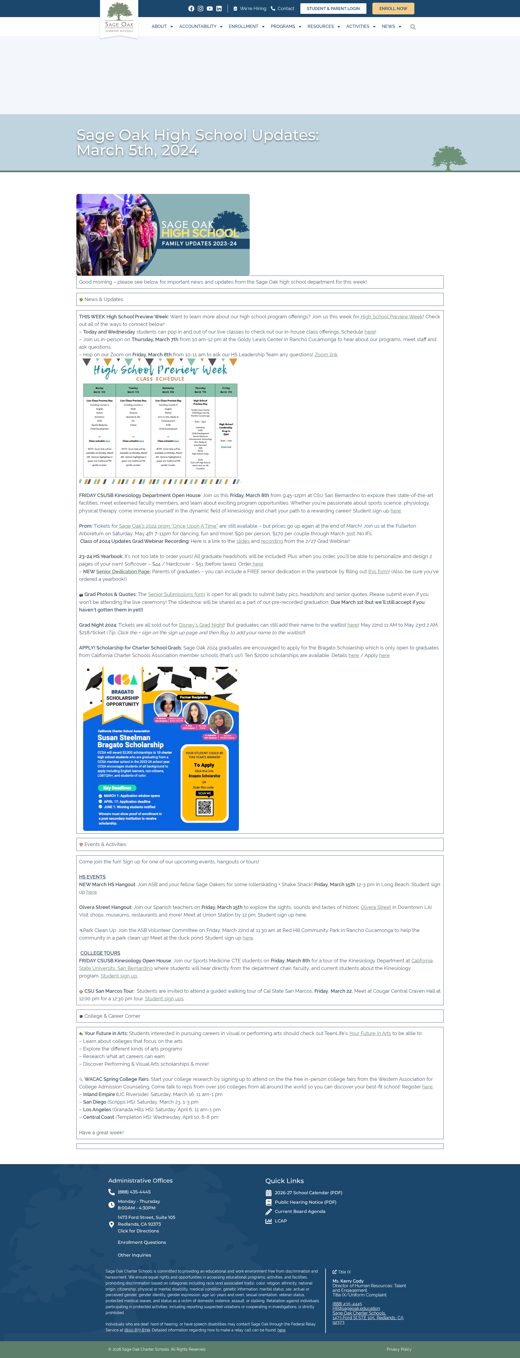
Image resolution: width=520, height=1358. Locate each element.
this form (378, 571)
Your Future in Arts (370, 1033)
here (370, 332)
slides (243, 541)
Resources (321, 26)
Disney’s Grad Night (201, 625)
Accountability (197, 26)
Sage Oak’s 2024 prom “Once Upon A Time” (168, 526)
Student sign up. (119, 976)
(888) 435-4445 (347, 1303)
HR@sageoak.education (356, 1308)
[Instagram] (200, 8)
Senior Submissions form (176, 594)
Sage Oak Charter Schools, (359, 1313)
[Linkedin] (219, 8)
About (159, 26)
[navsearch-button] (413, 26)
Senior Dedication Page (123, 571)
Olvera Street (376, 907)
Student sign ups (164, 998)
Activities (357, 26)
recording (272, 541)
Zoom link (326, 354)
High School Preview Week (391, 316)
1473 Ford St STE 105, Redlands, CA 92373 (368, 1320)
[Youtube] (210, 8)
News (388, 26)
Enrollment (243, 26)
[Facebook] (191, 8)
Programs (283, 26)
